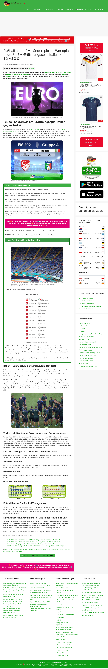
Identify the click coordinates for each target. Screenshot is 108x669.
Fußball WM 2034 (62, 653)
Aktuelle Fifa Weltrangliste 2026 (39, 602)
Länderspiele (48, 9)
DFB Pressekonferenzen (86, 358)
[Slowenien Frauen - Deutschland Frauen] (92, 267)
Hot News (6, 551)
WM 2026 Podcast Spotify (67, 666)
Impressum (45, 664)
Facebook (36, 666)
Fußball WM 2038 (62, 655)
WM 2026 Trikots (84, 339)
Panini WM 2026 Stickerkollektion (92, 605)
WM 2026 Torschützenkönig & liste (93, 612)
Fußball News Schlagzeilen (37, 583)
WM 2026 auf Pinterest (46, 666)
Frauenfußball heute (85, 344)
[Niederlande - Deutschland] (92, 228)
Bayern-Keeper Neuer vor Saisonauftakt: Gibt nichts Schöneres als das (11, 610)
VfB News (82, 331)
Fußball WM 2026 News (86, 336)
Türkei (8, 76)
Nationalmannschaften (64, 9)
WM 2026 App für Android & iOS (83, 664)
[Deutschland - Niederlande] (92, 251)
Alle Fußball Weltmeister (64, 647)
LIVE (27, 9)
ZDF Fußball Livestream (86, 301)
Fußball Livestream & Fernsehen (61, 549)
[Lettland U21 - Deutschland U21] (92, 278)
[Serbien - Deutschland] (92, 247)
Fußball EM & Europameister (64, 637)
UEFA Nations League (86, 350)
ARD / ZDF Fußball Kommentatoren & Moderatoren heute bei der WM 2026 (40, 597)
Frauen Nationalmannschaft (87, 342)
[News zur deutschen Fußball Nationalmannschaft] (14, 3)
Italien (64, 74)
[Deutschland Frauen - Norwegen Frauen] (92, 262)
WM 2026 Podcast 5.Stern (90, 602)
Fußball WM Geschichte (63, 645)
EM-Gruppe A (35, 129)
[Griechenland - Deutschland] (92, 242)
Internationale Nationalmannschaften (90, 347)
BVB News (82, 328)
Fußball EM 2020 (22, 549)
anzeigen (31, 68)
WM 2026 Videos (87, 615)
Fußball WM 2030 (62, 650)
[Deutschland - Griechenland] (92, 233)
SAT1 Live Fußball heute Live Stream (90, 306)
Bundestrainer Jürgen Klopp (87, 355)
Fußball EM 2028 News (64, 642)
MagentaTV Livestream (15, 551)
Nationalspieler (83, 363)
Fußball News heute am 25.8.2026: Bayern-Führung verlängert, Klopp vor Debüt (14, 590)
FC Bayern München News (87, 326)
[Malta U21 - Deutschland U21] (92, 282)
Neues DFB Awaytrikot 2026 (91, 600)
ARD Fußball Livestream (11, 549)
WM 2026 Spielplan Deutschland (92, 592)
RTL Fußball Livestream (86, 303)
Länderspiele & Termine (86, 361)
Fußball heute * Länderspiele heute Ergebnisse (40, 549)
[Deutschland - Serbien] (92, 237)
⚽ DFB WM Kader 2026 (83, 9)
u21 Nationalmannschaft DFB (88, 366)
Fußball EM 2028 (61, 639)
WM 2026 (37, 9)
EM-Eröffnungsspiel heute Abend (17, 74)
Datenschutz (53, 664)
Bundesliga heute (84, 323)
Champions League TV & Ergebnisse (90, 334)
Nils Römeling (37, 664)
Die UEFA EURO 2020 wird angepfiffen (58, 72)
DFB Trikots (97, 9)
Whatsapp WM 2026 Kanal (65, 664)
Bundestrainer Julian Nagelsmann (89, 353)
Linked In (56, 666)
